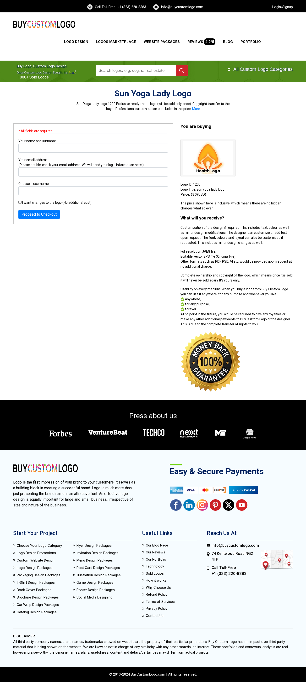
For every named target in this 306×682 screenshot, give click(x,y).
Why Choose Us (158, 587)
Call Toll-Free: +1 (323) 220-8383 (120, 7)
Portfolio (250, 42)
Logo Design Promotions (36, 553)
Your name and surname (37, 141)
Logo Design (76, 42)
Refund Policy (156, 594)
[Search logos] (182, 70)
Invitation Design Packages (97, 553)
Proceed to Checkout (39, 214)
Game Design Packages (95, 582)
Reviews (200, 42)
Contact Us (155, 616)
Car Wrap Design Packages (38, 605)
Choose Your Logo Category (39, 545)
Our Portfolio (156, 559)
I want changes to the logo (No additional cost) (57, 202)
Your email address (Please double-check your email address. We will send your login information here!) (81, 162)
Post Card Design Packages (98, 568)
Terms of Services (160, 601)
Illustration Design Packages (98, 575)
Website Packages (162, 42)
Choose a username (33, 184)
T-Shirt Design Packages (36, 582)
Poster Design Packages (95, 590)
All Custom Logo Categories (262, 69)
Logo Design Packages (35, 568)
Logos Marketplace (116, 42)
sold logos (39, 77)
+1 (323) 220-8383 (229, 573)
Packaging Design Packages (38, 575)
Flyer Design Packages (94, 545)
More (196, 109)
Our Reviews (155, 552)
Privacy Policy (156, 608)
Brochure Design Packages (38, 597)
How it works (156, 580)
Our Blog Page (157, 545)
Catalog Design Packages (37, 612)
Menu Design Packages (94, 560)
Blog (228, 42)
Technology (155, 566)
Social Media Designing (94, 597)
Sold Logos (155, 573)
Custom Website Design (36, 560)
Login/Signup (282, 7)
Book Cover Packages (34, 590)
